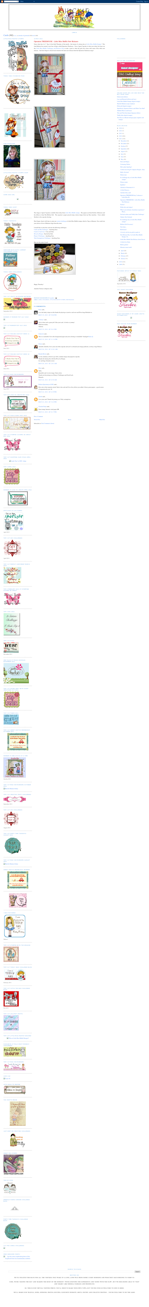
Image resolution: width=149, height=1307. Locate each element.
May (122, 159)
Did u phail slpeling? (126, 167)
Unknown (41, 334)
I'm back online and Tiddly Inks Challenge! (132, 214)
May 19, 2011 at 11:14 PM (48, 339)
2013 (120, 133)
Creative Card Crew (39, 232)
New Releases (70, 299)
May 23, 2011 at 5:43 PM (48, 402)
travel (33, 35)
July (122, 154)
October (123, 146)
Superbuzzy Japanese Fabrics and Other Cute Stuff (131, 108)
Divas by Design (38, 234)
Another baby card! (125, 193)
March (123, 253)
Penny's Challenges (39, 236)
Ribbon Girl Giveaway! (126, 224)
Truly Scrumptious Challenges (42, 238)
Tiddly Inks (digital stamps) (124, 115)
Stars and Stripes (124, 162)
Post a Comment (38, 416)
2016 (120, 128)
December (124, 141)
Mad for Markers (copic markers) (126, 104)
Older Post (102, 419)
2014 (120, 131)
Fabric (15, 35)
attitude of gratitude (23, 35)
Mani (40, 368)
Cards (6, 35)
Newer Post (37, 419)
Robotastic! (123, 229)
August (123, 151)
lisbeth (40, 396)
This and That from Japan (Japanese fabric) (128, 113)
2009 (120, 264)
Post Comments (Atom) (47, 423)
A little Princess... (125, 190)
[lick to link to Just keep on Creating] (17, 1147)
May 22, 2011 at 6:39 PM (48, 392)
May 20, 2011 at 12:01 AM (48, 349)
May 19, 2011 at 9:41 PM (48, 329)
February (123, 256)
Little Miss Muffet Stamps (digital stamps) (128, 101)
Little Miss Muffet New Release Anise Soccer (132, 239)
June (122, 157)
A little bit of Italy (125, 242)
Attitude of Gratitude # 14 (127, 187)
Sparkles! (122, 185)
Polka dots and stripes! (126, 207)
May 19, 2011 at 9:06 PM (48, 315)
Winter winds (124, 182)
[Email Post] (55, 298)
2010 (120, 262)
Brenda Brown (42, 354)
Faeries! (122, 204)
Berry (40, 309)
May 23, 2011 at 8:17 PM (48, 412)
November (124, 143)
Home (69, 419)
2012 (120, 136)
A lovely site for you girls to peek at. (130, 232)
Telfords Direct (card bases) (124, 110)
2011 (120, 139)
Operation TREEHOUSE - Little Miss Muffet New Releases (56, 41)
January (123, 258)
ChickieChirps (43, 406)
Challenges (45, 299)
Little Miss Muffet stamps (72, 213)
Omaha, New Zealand (126, 217)
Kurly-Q (90, 336)
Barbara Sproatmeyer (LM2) (46, 384)
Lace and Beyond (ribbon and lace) (126, 99)
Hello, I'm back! (124, 172)
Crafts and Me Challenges (41, 229)
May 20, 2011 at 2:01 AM (48, 363)
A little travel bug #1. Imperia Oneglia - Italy (132, 169)
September (124, 149)
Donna (40, 344)
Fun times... (123, 227)
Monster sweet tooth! (126, 247)
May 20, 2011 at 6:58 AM (48, 380)
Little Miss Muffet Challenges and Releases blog (50, 48)
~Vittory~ (41, 320)
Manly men (123, 175)
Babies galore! (124, 245)
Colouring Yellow (125, 164)
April (122, 251)
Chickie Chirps (74, 15)
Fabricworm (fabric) (122, 97)
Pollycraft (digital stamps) (124, 106)
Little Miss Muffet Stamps (94, 44)
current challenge (61, 221)
